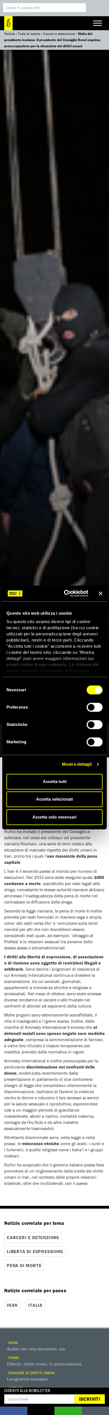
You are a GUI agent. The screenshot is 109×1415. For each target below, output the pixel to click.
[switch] (95, 707)
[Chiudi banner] (101, 593)
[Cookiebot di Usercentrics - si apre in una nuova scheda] (66, 593)
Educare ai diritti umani (31, 1372)
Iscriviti (89, 1399)
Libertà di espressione (35, 1251)
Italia (35, 1305)
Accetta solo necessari (54, 817)
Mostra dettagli (77, 764)
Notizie (9, 33)
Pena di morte (24, 1265)
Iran (12, 1305)
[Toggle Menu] (97, 23)
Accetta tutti (55, 781)
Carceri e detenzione (59, 33)
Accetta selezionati (54, 799)
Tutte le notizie (29, 33)
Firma (13, 1357)
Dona (12, 1342)
